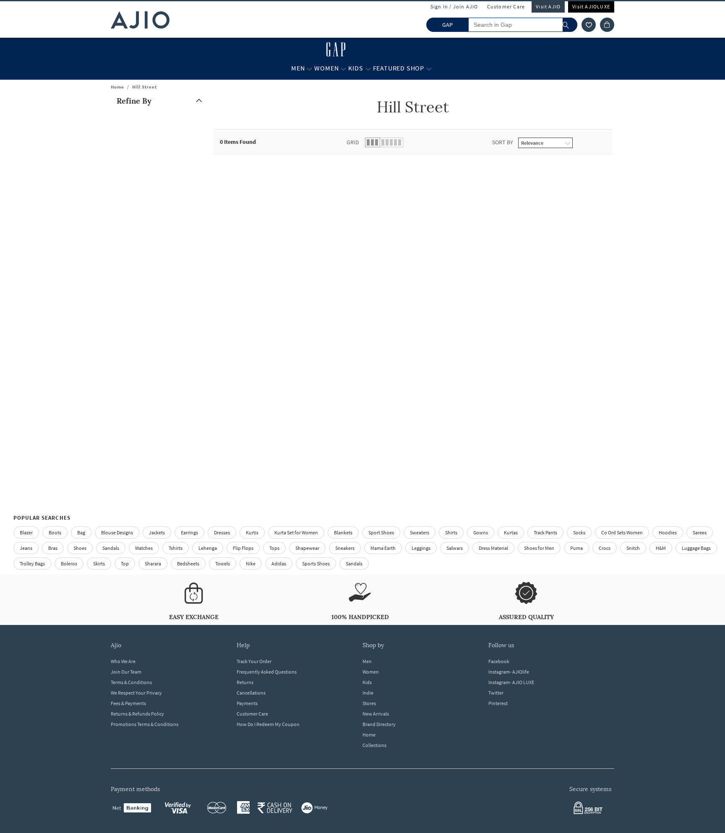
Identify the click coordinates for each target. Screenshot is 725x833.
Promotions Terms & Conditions (144, 724)
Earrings (189, 532)
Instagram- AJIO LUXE (511, 682)
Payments (247, 703)
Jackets (157, 532)
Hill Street (144, 87)
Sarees (700, 532)
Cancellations (251, 693)
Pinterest (498, 703)
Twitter (495, 693)
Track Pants (545, 532)
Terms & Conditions (131, 682)
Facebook (498, 661)
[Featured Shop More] (429, 68)
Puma (576, 548)
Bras (52, 548)
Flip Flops (243, 548)
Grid (353, 142)
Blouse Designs (117, 532)
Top (125, 563)
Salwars (454, 548)
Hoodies (668, 532)
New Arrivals (375, 714)
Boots (55, 532)
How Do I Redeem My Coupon (268, 724)
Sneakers (345, 548)
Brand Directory (379, 724)
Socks (579, 532)
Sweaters (419, 532)
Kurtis (252, 532)
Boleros (69, 563)
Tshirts (176, 548)
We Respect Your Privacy (136, 693)
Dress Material (493, 548)
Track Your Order (254, 661)
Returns (245, 682)
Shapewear (307, 548)
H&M (661, 548)
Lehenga (207, 548)
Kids (367, 682)
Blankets (343, 532)
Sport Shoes (381, 532)
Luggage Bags (696, 548)
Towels (222, 563)
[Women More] (343, 68)
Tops (274, 548)
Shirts (451, 532)
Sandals (110, 548)
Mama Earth (383, 548)
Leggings (421, 548)
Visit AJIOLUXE (591, 6)
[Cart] (607, 25)
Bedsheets (188, 563)
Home (117, 87)
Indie (367, 693)
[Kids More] (368, 68)
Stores (369, 703)
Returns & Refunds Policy (137, 714)
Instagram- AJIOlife (508, 672)
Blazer (26, 532)
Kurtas (511, 532)
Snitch (633, 548)
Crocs (604, 548)
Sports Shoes (316, 563)
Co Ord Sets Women (622, 532)
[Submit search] (570, 25)
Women (370, 672)
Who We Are (123, 661)
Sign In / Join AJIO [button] (454, 6)
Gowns (480, 532)
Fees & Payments (128, 703)
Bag (81, 532)
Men (367, 661)
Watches (144, 548)
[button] (589, 25)
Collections (374, 745)
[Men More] (309, 68)
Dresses (222, 532)
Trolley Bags (32, 563)
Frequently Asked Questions (267, 672)
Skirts (99, 563)
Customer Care (506, 6)
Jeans (26, 548)
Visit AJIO (548, 6)
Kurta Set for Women (296, 532)
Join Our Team (126, 672)
